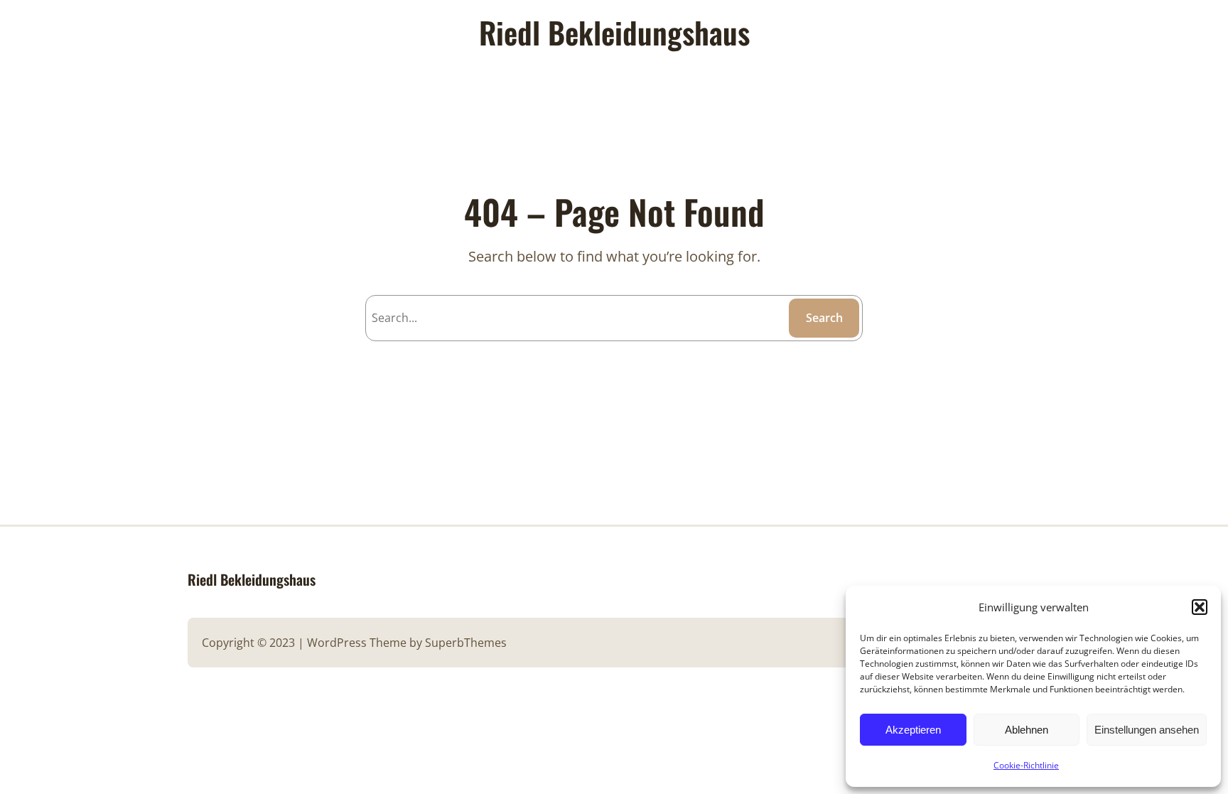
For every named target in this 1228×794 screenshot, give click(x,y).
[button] (1199, 607)
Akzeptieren (913, 730)
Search (824, 318)
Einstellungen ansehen (1146, 730)
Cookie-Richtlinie (1026, 765)
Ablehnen (1026, 730)
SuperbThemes (466, 642)
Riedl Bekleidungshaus (252, 579)
